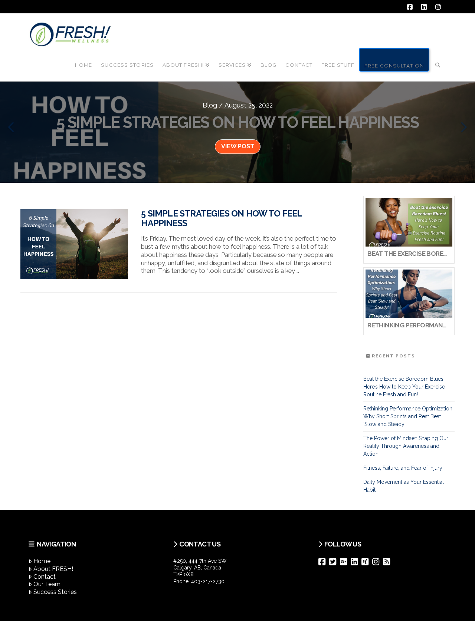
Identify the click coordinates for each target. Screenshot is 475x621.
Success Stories (55, 591)
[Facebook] (323, 562)
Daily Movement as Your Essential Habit (403, 486)
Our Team (46, 584)
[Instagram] (377, 562)
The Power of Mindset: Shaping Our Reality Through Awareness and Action (405, 446)
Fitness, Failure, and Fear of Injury (402, 468)
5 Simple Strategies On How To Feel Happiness (221, 218)
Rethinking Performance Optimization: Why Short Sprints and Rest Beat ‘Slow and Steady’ (408, 416)
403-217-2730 (208, 581)
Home (41, 561)
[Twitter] (334, 562)
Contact (44, 576)
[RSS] (388, 562)
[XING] (366, 562)
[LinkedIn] (356, 562)
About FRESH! (53, 568)
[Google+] (345, 562)
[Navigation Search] (437, 59)
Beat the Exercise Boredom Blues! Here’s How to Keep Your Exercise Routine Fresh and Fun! (404, 386)
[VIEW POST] (74, 244)
